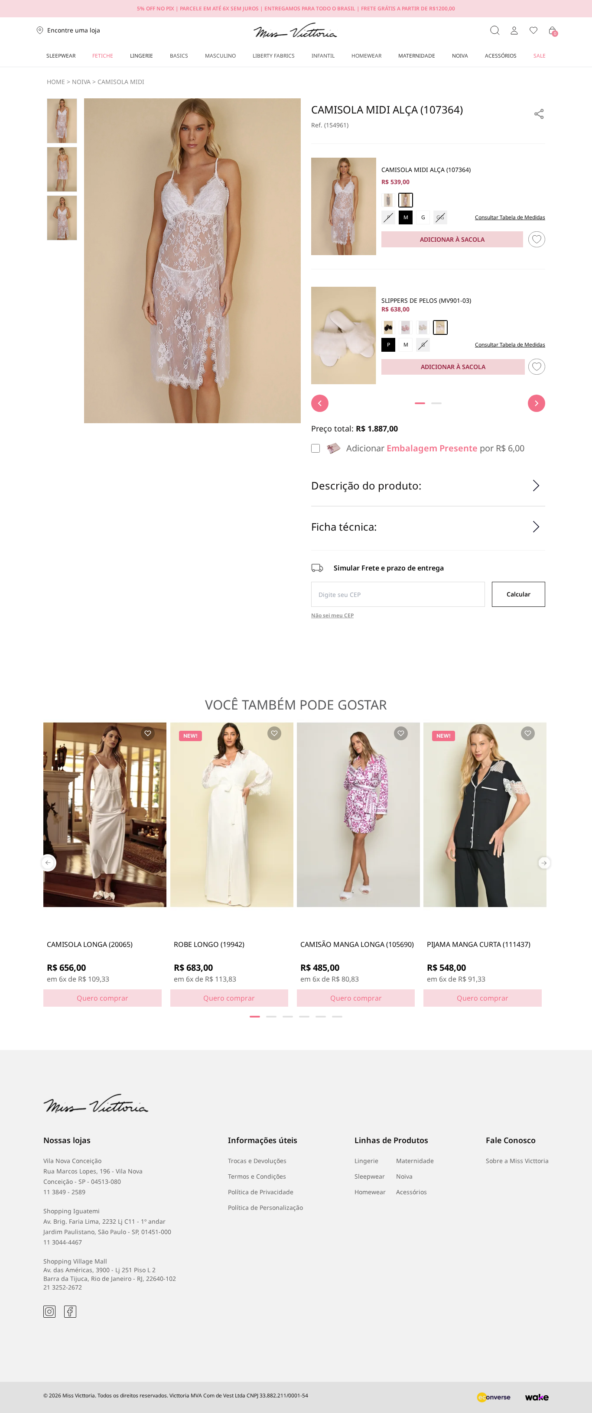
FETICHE (102, 55)
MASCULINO (220, 55)
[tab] (420, 403)
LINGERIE (141, 55)
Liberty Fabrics (274, 55)
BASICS (179, 55)
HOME (56, 82)
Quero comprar (102, 998)
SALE (539, 55)
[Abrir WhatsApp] (570, 1391)
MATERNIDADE (416, 55)
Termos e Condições (257, 1176)
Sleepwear (370, 1176)
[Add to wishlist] (147, 733)
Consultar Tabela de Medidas (510, 217)
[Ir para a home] (295, 30)
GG (440, 217)
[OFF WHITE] (406, 200)
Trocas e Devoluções (257, 1161)
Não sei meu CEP (332, 615)
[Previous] (320, 403)
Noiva (404, 1176)
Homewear (370, 1192)
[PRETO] (388, 327)
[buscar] (495, 30)
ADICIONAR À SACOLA (452, 239)
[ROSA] (406, 327)
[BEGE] (423, 327)
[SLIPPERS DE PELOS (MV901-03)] (343, 335)
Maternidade (415, 1161)
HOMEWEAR (366, 55)
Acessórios (411, 1192)
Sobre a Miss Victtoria (517, 1161)
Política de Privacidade (260, 1192)
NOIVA (460, 55)
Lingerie (366, 1161)
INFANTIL (323, 55)
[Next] (536, 403)
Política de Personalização (265, 1207)
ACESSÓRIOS (501, 55)
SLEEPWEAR (60, 55)
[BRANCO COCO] (440, 327)
